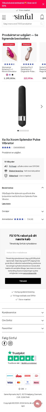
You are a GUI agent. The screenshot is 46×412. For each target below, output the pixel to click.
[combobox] (21, 23)
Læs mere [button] (6, 203)
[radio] (5, 64)
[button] (43, 4)
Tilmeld (23, 281)
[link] (7, 75)
